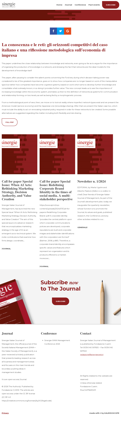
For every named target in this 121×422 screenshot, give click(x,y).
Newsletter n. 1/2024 (91, 181)
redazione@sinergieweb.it (91, 354)
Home (59, 5)
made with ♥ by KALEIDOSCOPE (104, 413)
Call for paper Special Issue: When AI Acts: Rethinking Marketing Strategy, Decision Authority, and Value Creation (17, 190)
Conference (80, 5)
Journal (68, 5)
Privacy (5, 413)
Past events (94, 5)
